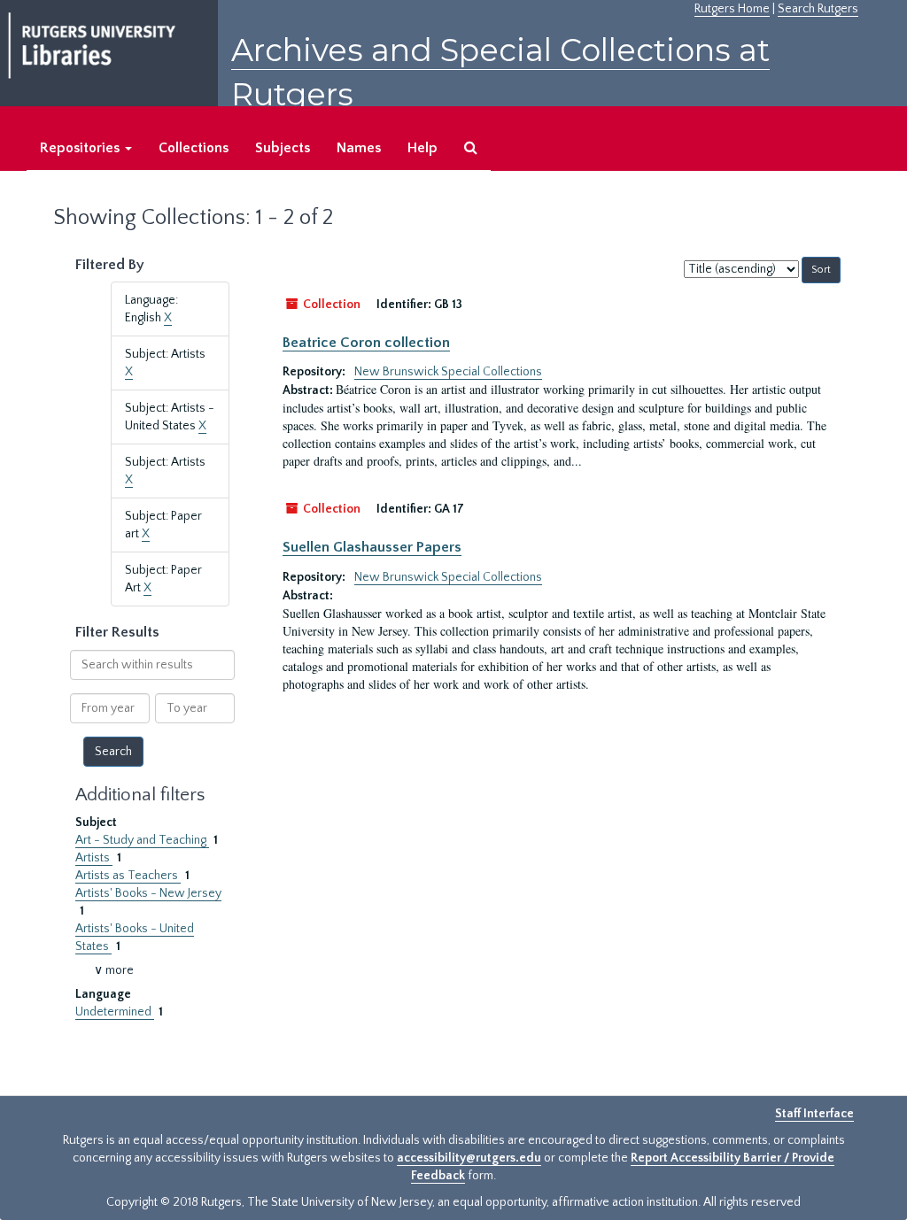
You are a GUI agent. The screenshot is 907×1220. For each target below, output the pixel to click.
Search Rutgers (818, 9)
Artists (93, 858)
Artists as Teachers (128, 876)
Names (359, 148)
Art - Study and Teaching (142, 840)
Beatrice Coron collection (366, 343)
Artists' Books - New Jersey (148, 893)
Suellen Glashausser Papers (372, 547)
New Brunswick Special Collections (448, 372)
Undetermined (114, 1012)
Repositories (81, 148)
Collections (194, 148)
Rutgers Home (732, 9)
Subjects (282, 148)
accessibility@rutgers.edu (469, 1158)
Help (422, 148)
